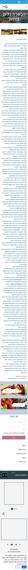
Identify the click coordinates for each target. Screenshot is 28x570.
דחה (18, 567)
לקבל (24, 567)
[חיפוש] (26, 6)
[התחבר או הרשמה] (3, 513)
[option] (7, 472)
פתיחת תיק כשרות (19, 405)
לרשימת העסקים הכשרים (11, 391)
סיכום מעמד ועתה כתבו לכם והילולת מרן (6, 473)
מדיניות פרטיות (22, 564)
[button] (3, 475)
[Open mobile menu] (1, 1)
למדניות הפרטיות (8, 433)
